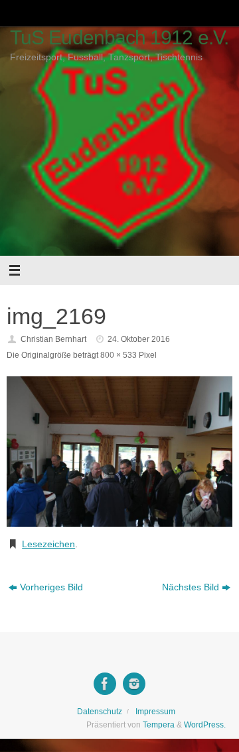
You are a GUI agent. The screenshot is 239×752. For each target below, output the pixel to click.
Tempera (159, 724)
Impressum (155, 711)
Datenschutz (99, 711)
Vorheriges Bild (51, 587)
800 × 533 (118, 355)
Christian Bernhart (53, 339)
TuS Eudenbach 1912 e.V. (119, 37)
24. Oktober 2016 (139, 339)
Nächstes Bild (190, 587)
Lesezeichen (48, 544)
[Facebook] (105, 683)
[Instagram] (134, 683)
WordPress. (205, 724)
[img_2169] (119, 451)
